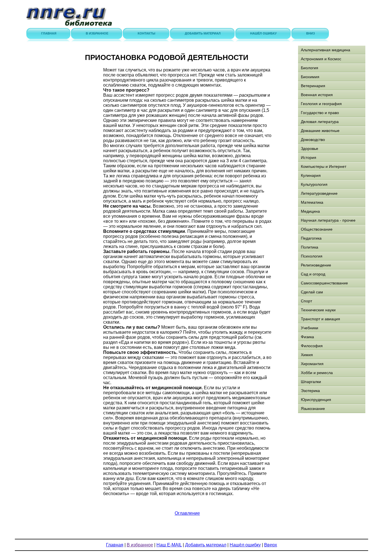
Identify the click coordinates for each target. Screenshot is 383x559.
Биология (309, 68)
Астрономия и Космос (321, 59)
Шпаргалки (311, 381)
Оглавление (187, 513)
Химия (307, 354)
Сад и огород (313, 274)
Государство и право (320, 112)
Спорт (306, 301)
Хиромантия (312, 363)
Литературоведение (319, 193)
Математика (312, 202)
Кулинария (311, 175)
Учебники (309, 328)
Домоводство (313, 139)
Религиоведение (316, 265)
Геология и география (321, 103)
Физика (307, 337)
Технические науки (318, 310)
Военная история (317, 94)
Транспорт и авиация (320, 319)
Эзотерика (310, 390)
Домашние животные (320, 130)
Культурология (314, 184)
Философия (312, 346)
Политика (309, 247)
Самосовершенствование (324, 283)
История (308, 157)
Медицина (310, 211)
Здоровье (309, 148)
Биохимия (310, 77)
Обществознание (317, 229)
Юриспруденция (316, 399)
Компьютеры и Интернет (323, 166)
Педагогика (311, 238)
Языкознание (313, 408)
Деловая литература (320, 121)
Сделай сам (312, 292)
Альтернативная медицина (325, 50)
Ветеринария (313, 85)
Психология (311, 256)
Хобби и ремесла (317, 372)
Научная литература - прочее (328, 220)
